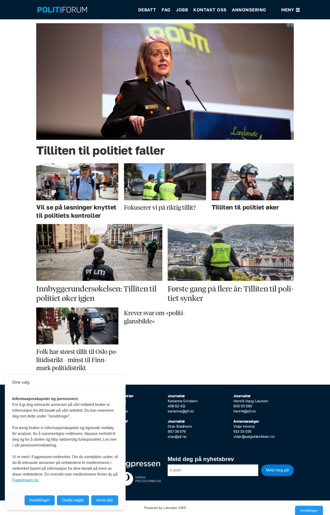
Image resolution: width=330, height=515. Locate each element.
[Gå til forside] (84, 10)
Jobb (182, 9)
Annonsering (249, 9)
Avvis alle (104, 500)
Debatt (147, 9)
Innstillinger (309, 510)
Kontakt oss (210, 9)
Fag (166, 9)
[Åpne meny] (290, 10)
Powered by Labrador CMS (165, 508)
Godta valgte (73, 500)
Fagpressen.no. (25, 480)
